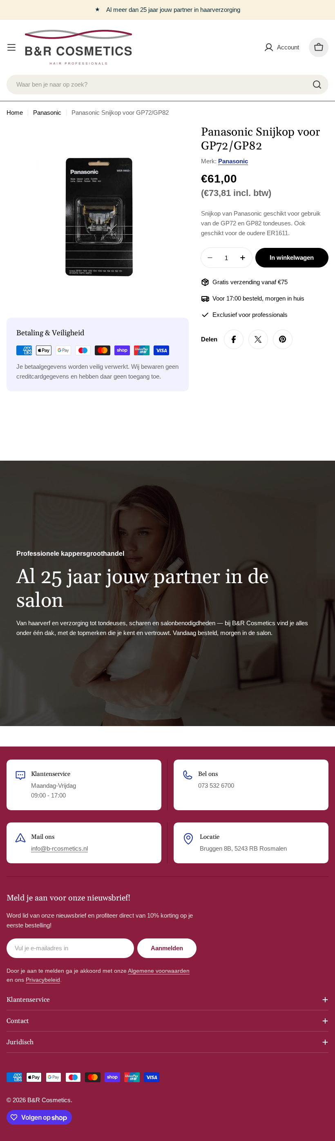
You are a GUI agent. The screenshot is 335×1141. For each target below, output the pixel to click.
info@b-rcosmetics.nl (59, 848)
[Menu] (11, 47)
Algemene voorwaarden (159, 970)
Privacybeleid (43, 979)
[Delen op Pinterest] (283, 339)
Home (15, 112)
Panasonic (47, 112)
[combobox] (167, 84)
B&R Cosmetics (49, 1099)
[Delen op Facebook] (233, 339)
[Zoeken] (317, 84)
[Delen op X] (258, 339)
